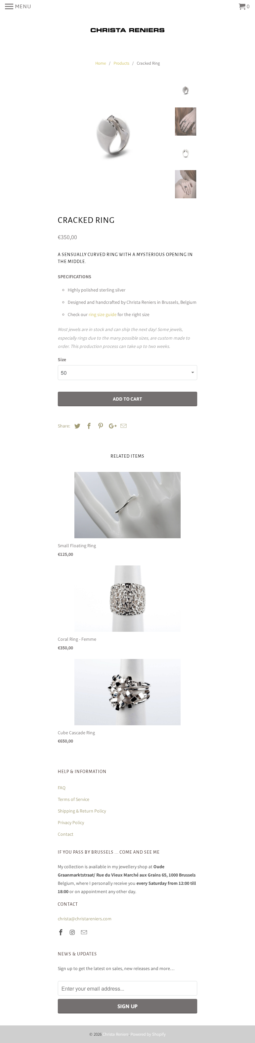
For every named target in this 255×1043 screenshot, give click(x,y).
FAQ (61, 788)
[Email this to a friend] (122, 426)
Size (62, 359)
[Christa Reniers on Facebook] (61, 932)
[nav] (18, 6)
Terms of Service (73, 799)
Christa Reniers (115, 1034)
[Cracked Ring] (113, 135)
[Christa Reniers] (127, 30)
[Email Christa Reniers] (84, 932)
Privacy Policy (71, 822)
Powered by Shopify (148, 1034)
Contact (65, 834)
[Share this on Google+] (111, 426)
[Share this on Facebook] (88, 426)
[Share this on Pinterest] (99, 426)
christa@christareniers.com (85, 919)
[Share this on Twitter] (76, 426)
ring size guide (103, 314)
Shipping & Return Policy (82, 811)
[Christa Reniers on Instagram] (73, 932)
